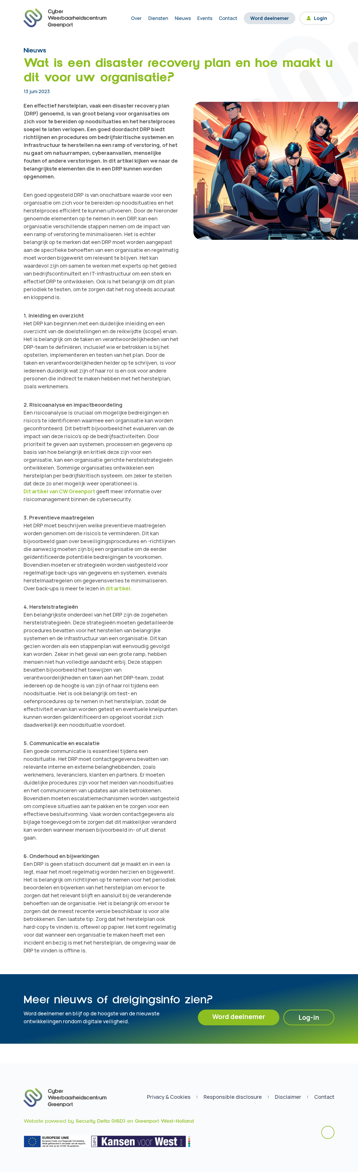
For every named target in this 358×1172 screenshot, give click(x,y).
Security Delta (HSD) (100, 1121)
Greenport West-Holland (164, 1121)
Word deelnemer (269, 18)
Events (204, 18)
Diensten (158, 18)
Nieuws (183, 18)
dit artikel (118, 588)
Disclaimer (288, 1096)
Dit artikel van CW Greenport (59, 491)
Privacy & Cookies (169, 1096)
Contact (228, 18)
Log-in (309, 1017)
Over (136, 18)
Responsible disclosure (233, 1096)
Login (320, 18)
